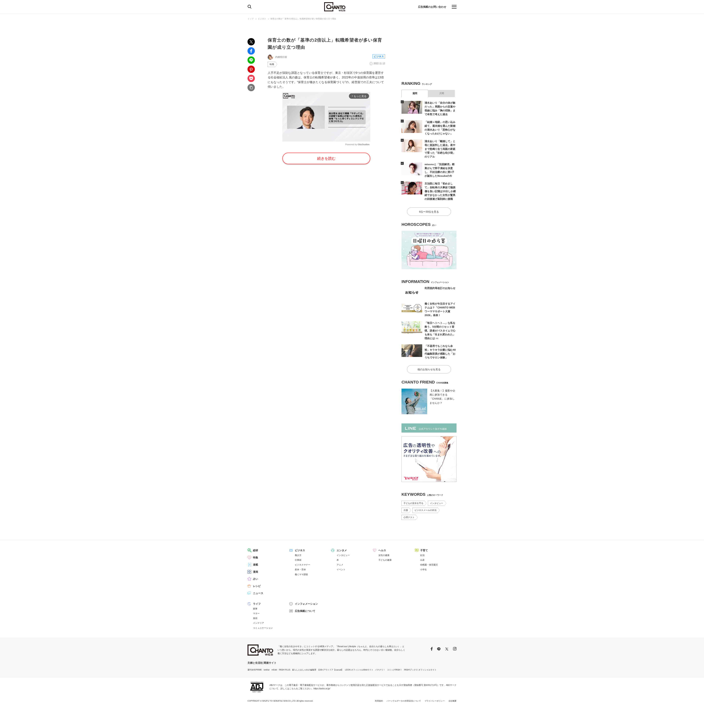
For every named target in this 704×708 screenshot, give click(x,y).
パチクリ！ (380, 670)
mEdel (274, 670)
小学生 (423, 569)
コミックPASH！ (394, 670)
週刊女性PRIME (254, 670)
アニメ (340, 565)
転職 (272, 64)
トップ (250, 19)
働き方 (298, 555)
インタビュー (436, 503)
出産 (422, 560)
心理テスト (409, 517)
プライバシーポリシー (435, 701)
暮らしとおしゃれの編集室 (304, 670)
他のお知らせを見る (429, 369)
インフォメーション (306, 603)
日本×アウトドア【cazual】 (330, 670)
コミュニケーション (263, 628)
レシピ (257, 586)
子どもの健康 (385, 560)
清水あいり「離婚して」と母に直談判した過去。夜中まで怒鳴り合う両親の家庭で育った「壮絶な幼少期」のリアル (440, 149)
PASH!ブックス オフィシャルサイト (420, 670)
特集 (255, 557)
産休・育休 (300, 569)
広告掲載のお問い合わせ (432, 6)
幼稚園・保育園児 (429, 565)
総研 (255, 550)
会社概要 (452, 701)
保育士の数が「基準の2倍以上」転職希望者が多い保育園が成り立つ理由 (303, 19)
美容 (255, 618)
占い (255, 578)
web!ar (267, 670)
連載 (255, 564)
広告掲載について (305, 610)
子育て (424, 550)
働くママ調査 (301, 574)
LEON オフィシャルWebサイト (359, 670)
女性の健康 (383, 555)
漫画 (255, 571)
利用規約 (379, 701)
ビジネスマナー (302, 565)
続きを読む (326, 158)
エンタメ (342, 550)
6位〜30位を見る (429, 211)
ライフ (257, 603)
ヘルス (382, 550)
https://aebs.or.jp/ (322, 688)
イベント (341, 569)
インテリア (258, 623)
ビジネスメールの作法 (426, 510)
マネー (256, 613)
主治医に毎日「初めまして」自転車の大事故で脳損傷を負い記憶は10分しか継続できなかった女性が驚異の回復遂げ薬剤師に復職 (440, 191)
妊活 (422, 555)
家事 (255, 608)
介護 (406, 510)
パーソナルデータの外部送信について (404, 701)
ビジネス (262, 19)
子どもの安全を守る (413, 503)
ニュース (258, 593)
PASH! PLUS (284, 670)
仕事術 (298, 560)
